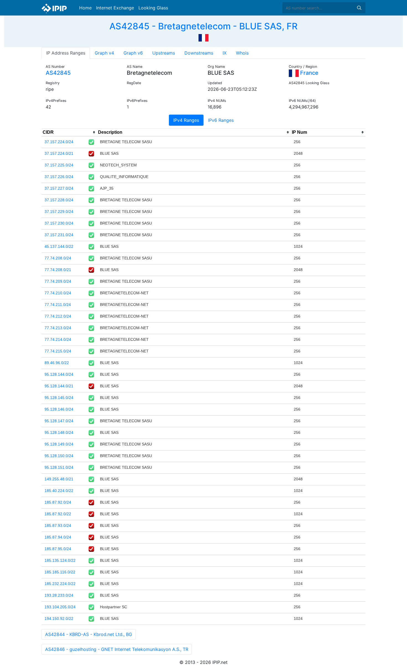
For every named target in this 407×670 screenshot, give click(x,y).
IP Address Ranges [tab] (65, 53)
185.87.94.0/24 (58, 537)
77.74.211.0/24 (58, 304)
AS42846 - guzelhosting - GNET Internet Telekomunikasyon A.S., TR (116, 649)
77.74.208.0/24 (58, 258)
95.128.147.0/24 (59, 421)
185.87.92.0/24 (58, 502)
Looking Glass (153, 8)
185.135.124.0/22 (60, 560)
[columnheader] (69, 132)
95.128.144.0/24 (59, 374)
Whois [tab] (242, 53)
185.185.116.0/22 (60, 572)
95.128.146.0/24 (59, 409)
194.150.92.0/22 (59, 618)
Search (359, 8)
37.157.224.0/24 (59, 142)
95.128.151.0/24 (59, 467)
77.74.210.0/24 (58, 293)
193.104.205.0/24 (60, 607)
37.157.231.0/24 (59, 235)
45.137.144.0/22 (59, 246)
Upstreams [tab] (163, 53)
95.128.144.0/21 (59, 386)
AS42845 (58, 72)
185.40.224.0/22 (59, 490)
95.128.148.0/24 (59, 432)
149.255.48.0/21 (59, 479)
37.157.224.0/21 (59, 153)
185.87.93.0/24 (58, 525)
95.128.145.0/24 (59, 397)
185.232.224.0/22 (60, 583)
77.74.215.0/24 (58, 351)
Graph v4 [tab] (104, 53)
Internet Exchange (115, 8)
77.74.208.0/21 (58, 269)
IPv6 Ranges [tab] (221, 120)
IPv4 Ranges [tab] (186, 120)
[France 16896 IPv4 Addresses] (203, 37)
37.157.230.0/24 (59, 223)
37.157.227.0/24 (59, 188)
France (308, 72)
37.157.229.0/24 (59, 211)
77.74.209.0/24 (58, 281)
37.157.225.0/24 (59, 165)
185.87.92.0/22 (58, 514)
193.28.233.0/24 (59, 595)
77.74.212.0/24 (58, 316)
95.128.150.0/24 (59, 455)
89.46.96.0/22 (57, 362)
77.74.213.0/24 (58, 328)
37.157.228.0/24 (59, 200)
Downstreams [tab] (198, 53)
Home (85, 8)
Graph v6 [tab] (133, 53)
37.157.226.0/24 (59, 176)
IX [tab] (224, 53)
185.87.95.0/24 (58, 549)
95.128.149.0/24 (59, 444)
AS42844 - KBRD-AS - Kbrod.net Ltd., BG (88, 634)
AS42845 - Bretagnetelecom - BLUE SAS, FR (203, 26)
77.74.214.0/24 (58, 339)
